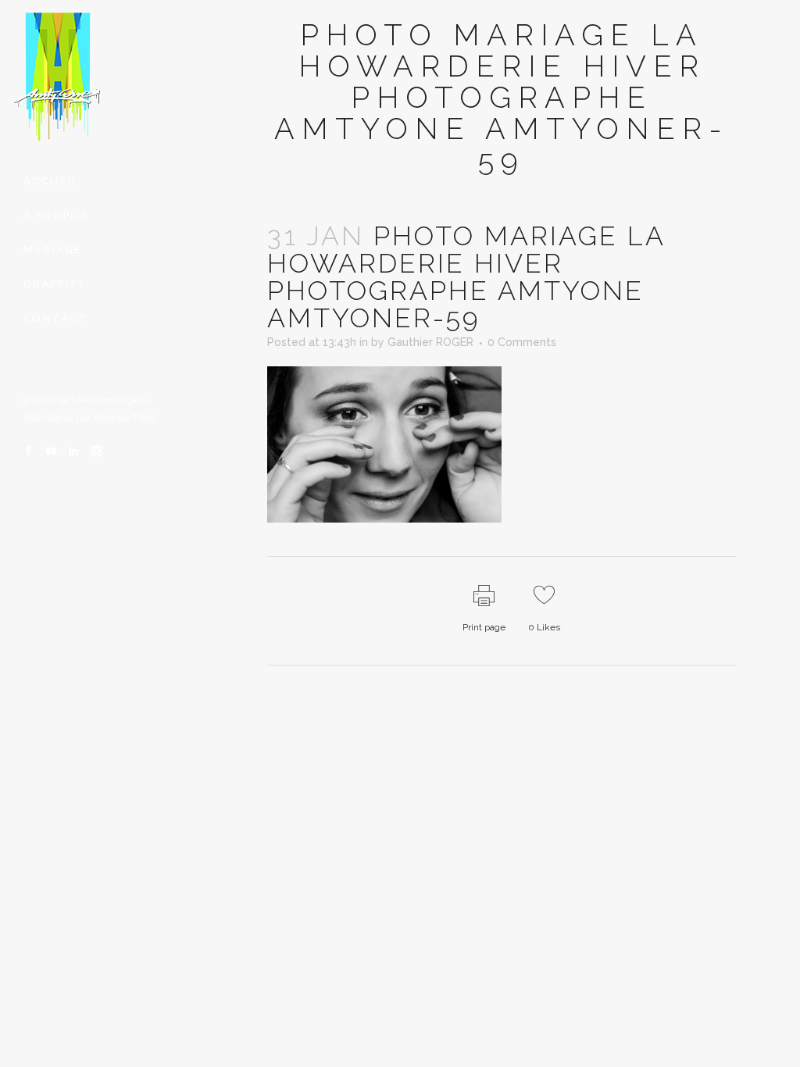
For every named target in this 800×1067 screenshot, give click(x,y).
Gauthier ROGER (430, 342)
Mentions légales (113, 399)
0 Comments (522, 342)
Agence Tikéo (125, 417)
